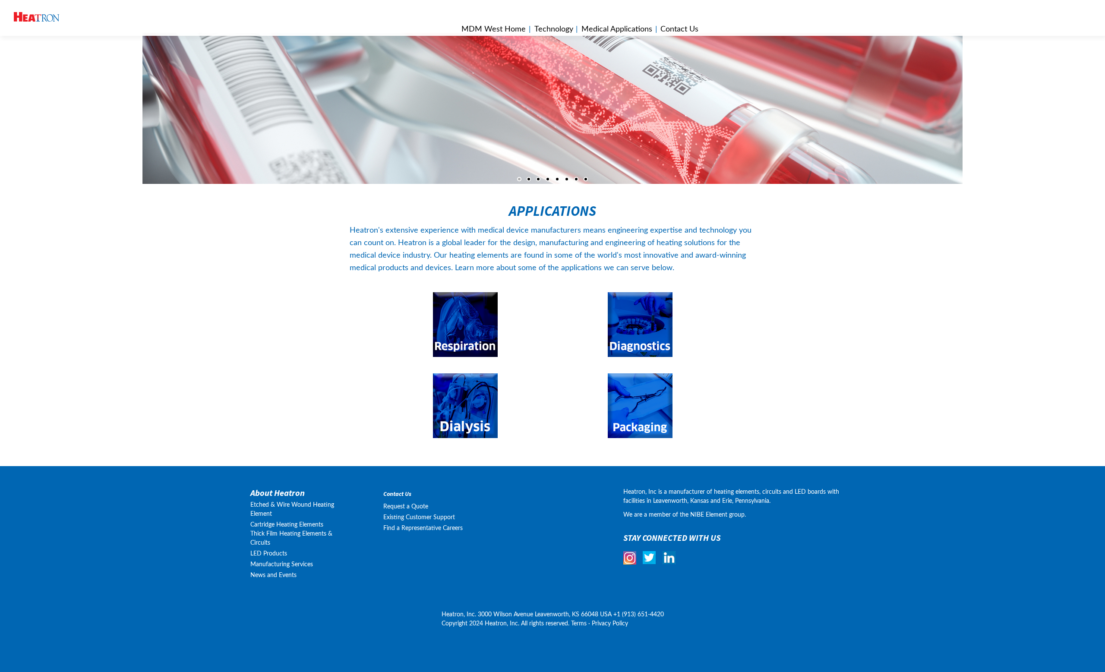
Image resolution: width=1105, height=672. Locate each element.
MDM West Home (493, 29)
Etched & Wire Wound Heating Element (292, 509)
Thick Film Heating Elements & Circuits (291, 538)
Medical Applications (616, 29)
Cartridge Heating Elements (286, 525)
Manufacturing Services (281, 565)
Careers (453, 528)
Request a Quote (405, 507)
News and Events (273, 575)
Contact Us (397, 494)
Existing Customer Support (419, 517)
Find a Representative (412, 528)
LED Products (268, 554)
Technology (553, 29)
